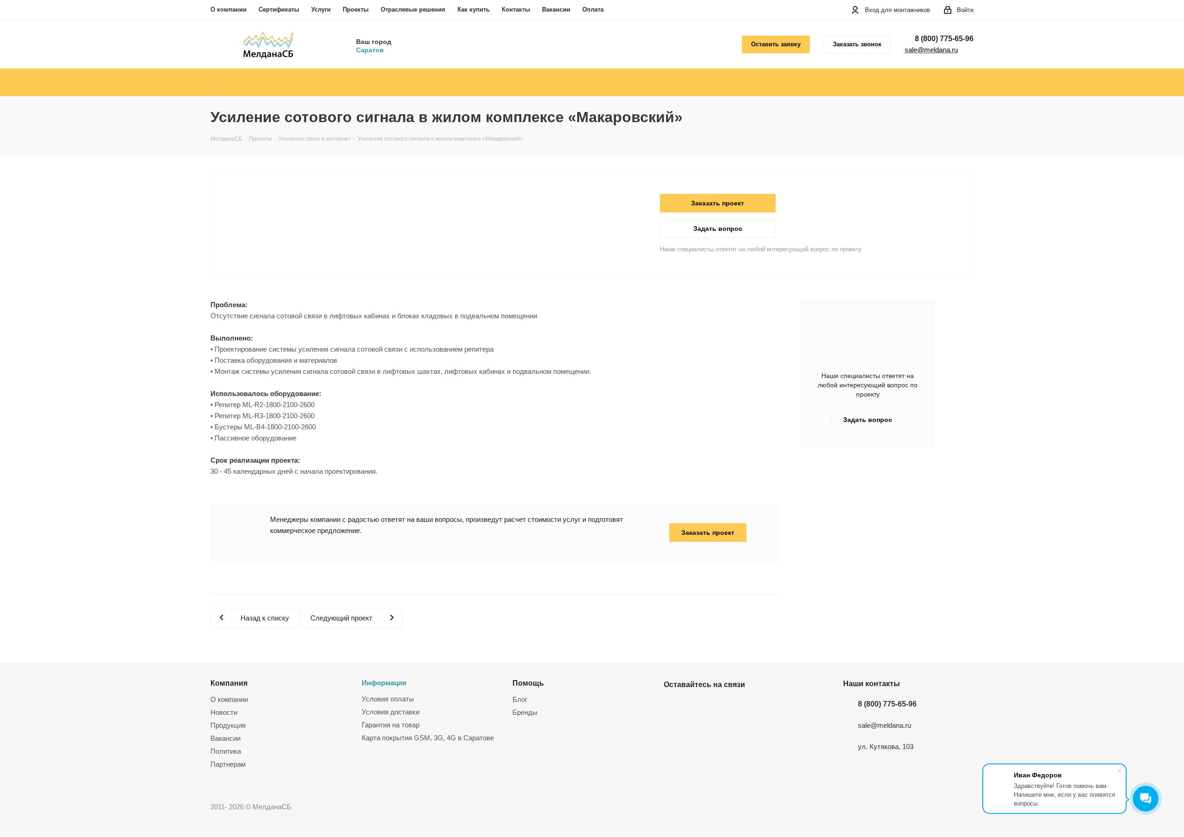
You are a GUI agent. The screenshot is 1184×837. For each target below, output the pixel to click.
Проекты (356, 9)
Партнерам (228, 764)
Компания (228, 683)
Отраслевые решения (413, 9)
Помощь (528, 683)
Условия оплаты (388, 699)
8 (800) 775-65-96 (944, 39)
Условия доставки (390, 712)
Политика (225, 751)
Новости (223, 712)
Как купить (473, 9)
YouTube (696, 706)
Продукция (228, 725)
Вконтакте (673, 706)
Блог (519, 699)
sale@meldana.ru (931, 50)
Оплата (593, 9)
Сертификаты (279, 9)
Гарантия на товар (390, 725)
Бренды (524, 712)
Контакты (516, 9)
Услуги (321, 9)
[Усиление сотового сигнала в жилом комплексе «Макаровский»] (440, 199)
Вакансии (556, 9)
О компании (228, 9)
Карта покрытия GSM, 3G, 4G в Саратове (428, 738)
